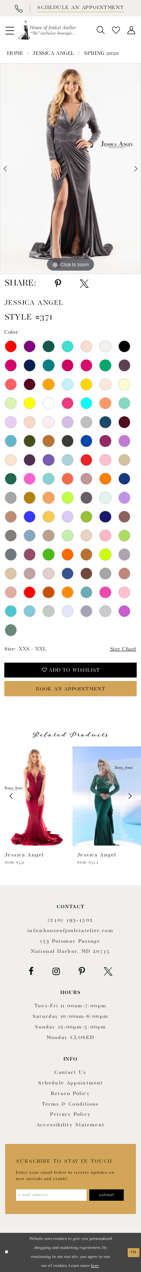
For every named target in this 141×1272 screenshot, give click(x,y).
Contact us (70, 1072)
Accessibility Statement (70, 1125)
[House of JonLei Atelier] (47, 30)
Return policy (70, 1094)
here (95, 1265)
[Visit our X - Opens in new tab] (108, 971)
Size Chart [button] (123, 649)
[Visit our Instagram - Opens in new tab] (56, 971)
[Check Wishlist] (116, 30)
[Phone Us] (18, 8)
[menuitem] (10, 30)
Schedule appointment (70, 1083)
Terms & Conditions (70, 1104)
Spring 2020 (101, 53)
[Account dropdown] (131, 30)
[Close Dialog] (6, 1252)
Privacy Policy (70, 1114)
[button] (10, 30)
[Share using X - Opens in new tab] (84, 284)
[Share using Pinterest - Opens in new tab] (58, 284)
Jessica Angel (53, 53)
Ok (134, 1252)
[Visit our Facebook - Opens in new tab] (31, 971)
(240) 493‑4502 (70, 920)
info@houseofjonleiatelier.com (70, 931)
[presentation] (34, 796)
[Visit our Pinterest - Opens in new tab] (82, 971)
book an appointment (70, 689)
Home (15, 53)
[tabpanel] (70, 168)
